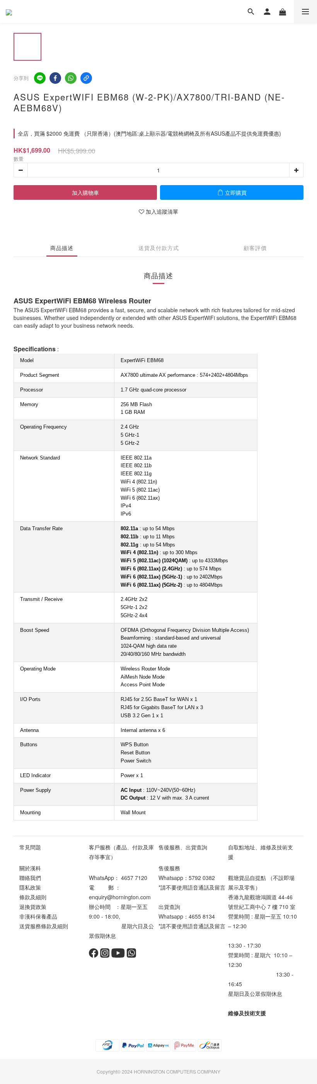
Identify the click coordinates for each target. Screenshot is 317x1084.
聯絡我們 (30, 877)
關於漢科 (30, 868)
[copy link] (86, 78)
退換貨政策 (32, 906)
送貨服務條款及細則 (43, 926)
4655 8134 (202, 916)
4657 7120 (134, 877)
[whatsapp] (71, 78)
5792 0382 (202, 877)
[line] (40, 78)
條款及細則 (32, 897)
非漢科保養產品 (38, 916)
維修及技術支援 (247, 1013)
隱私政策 (30, 887)
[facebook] (55, 78)
